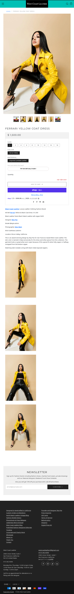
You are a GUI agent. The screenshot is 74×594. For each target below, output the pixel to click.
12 (44, 145)
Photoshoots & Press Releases (16, 520)
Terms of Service (46, 518)
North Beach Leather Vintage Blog (17, 515)
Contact (8, 542)
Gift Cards (44, 515)
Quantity (10, 174)
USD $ (15, 584)
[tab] (16, 119)
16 (57, 145)
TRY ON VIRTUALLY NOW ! (28, 169)
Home (8, 11)
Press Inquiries (46, 513)
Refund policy (45, 520)
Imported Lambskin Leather (18, 160)
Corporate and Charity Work (15, 532)
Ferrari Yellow (13, 153)
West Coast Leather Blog (14, 525)
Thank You (9, 540)
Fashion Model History (13, 518)
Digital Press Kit (46, 525)
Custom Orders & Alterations (15, 513)
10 (38, 145)
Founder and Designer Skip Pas (51, 510)
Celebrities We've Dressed (14, 523)
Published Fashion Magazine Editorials (19, 527)
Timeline (9, 530)
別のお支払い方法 (37, 195)
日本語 (6, 584)
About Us (9, 537)
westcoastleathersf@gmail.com (48, 550)
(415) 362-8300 (43, 553)
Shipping (44, 523)
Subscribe (57, 487)
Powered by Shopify (8, 592)
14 (51, 145)
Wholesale (9, 535)
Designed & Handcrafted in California (18, 510)
